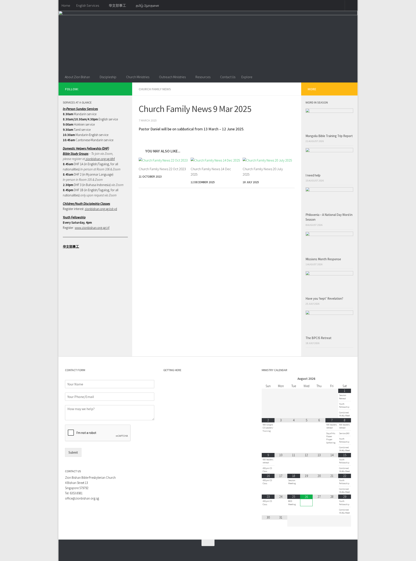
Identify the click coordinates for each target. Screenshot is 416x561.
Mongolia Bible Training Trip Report (329, 136)
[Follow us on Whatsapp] (109, 88)
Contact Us (227, 77)
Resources (202, 77)
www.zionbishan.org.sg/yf (92, 228)
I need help (313, 175)
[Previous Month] (268, 379)
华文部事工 (117, 5)
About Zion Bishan (77, 77)
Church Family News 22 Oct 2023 (162, 169)
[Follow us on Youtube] (123, 88)
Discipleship (108, 77)
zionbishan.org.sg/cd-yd (101, 209)
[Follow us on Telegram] (116, 88)
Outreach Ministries (172, 77)
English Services (87, 5)
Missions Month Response (324, 259)
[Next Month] (344, 379)
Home (66, 5)
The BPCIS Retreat (319, 338)
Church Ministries (137, 77)
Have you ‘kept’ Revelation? (325, 298)
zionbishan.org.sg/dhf (100, 159)
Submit (73, 452)
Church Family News (155, 89)
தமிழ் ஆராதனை (147, 5)
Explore (246, 77)
